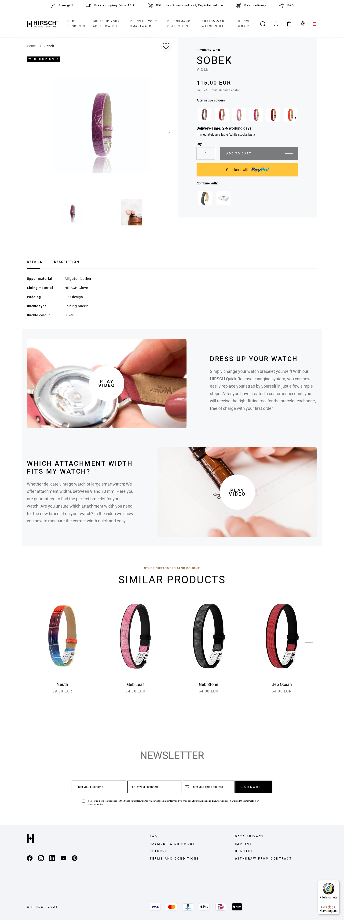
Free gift (66, 5)
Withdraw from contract (263, 858)
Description (66, 262)
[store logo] (42, 24)
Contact (244, 851)
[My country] (314, 24)
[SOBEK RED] (222, 115)
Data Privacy (249, 836)
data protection (95, 804)
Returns (159, 851)
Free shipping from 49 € (114, 5)
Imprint (243, 843)
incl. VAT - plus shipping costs (218, 90)
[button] (166, 133)
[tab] (34, 261)
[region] (247, 116)
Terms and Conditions (174, 858)
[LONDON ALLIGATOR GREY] (205, 198)
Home (31, 46)
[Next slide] (292, 118)
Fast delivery (255, 5)
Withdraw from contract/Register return (189, 5)
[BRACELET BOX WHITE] (223, 198)
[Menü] (336, 883)
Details (34, 262)
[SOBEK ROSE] (239, 115)
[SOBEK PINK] (256, 115)
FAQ (290, 5)
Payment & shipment (172, 843)
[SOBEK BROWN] (204, 115)
